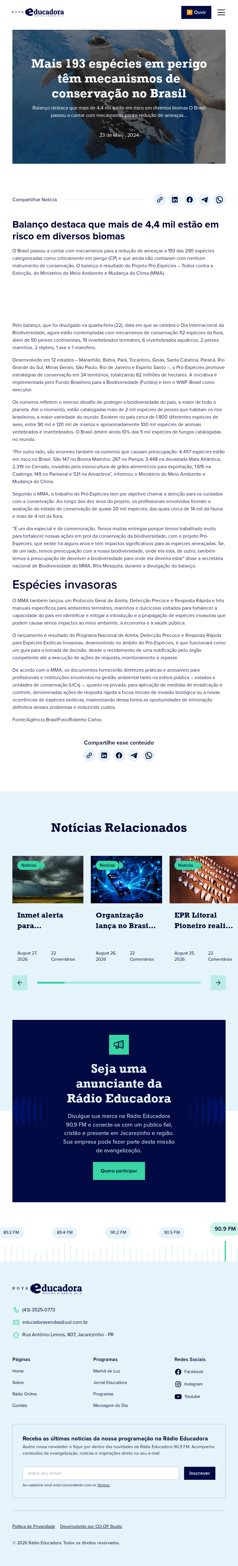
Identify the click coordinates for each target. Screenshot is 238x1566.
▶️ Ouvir (196, 12)
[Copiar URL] (160, 200)
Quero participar (119, 1170)
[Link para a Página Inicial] (47, 1288)
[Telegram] (204, 200)
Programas (103, 1394)
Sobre (18, 1382)
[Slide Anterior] (19, 982)
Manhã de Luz (106, 1371)
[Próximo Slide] (218, 982)
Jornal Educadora (110, 1382)
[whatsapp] (219, 200)
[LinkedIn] (175, 200)
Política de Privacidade (33, 1526)
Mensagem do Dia (110, 1405)
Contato (19, 1405)
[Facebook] (189, 200)
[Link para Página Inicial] (38, 12)
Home (18, 1371)
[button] (220, 12)
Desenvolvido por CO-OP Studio (91, 1526)
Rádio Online (24, 1394)
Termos (103, 1485)
